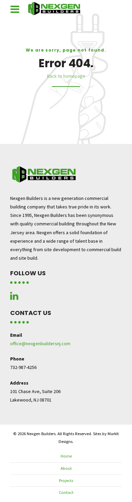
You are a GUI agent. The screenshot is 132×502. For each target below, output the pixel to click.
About (66, 468)
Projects (66, 480)
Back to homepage (66, 76)
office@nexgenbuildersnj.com (40, 343)
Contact (66, 492)
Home (66, 456)
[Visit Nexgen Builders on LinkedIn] (14, 298)
